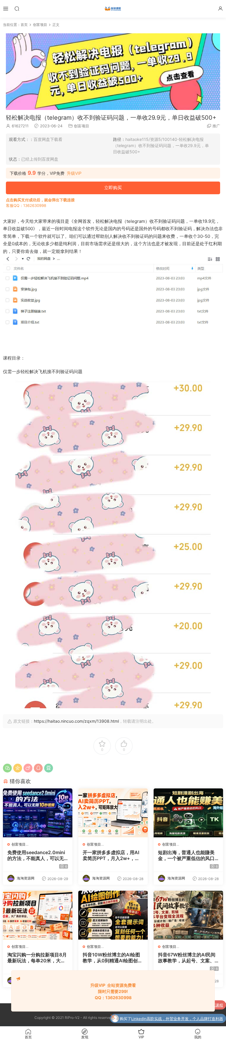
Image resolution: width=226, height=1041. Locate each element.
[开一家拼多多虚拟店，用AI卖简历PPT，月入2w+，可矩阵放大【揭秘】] (113, 812)
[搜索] (16, 8)
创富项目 (81, 125)
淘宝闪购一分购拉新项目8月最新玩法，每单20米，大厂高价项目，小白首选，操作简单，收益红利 (37, 957)
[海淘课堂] (113, 9)
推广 (216, 125)
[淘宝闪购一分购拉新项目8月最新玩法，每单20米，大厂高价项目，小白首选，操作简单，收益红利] (37, 915)
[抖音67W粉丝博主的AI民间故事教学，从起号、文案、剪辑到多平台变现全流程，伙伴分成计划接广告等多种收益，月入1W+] (188, 915)
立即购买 (113, 187)
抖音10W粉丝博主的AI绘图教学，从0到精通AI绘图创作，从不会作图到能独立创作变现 (111, 957)
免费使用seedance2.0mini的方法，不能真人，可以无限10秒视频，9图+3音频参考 (36, 855)
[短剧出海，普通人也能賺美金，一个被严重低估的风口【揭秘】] (188, 812)
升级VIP (74, 173)
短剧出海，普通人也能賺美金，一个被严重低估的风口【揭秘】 (186, 855)
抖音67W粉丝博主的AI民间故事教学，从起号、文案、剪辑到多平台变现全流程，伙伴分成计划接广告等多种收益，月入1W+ (186, 957)
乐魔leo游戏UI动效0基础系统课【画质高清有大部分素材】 (173, 1018)
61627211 (20, 125)
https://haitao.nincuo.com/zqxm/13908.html (76, 721)
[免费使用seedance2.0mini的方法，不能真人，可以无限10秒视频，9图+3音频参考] (37, 812)
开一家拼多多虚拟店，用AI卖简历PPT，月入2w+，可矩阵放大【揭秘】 (111, 855)
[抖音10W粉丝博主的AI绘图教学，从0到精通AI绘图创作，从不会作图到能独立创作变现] (113, 915)
